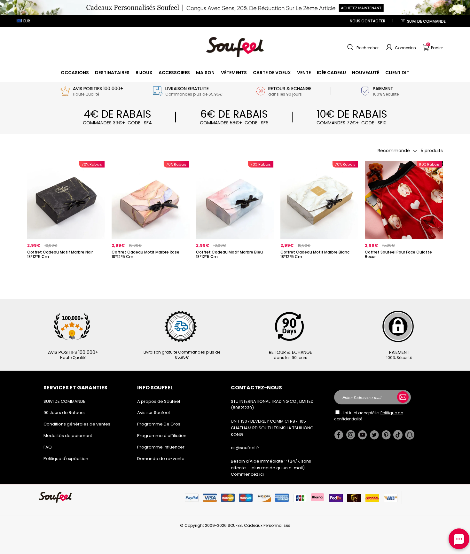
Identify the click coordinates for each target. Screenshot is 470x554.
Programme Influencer (160, 447)
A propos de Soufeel (158, 401)
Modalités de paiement (67, 436)
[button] (362, 47)
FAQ (47, 447)
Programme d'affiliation (161, 436)
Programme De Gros (158, 424)
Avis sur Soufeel (153, 413)
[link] (75, 72)
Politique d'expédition (65, 459)
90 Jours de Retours (64, 413)
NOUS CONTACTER (367, 21)
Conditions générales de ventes (76, 424)
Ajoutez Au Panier (66, 267)
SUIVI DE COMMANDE (426, 21)
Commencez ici (247, 474)
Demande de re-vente (160, 459)
